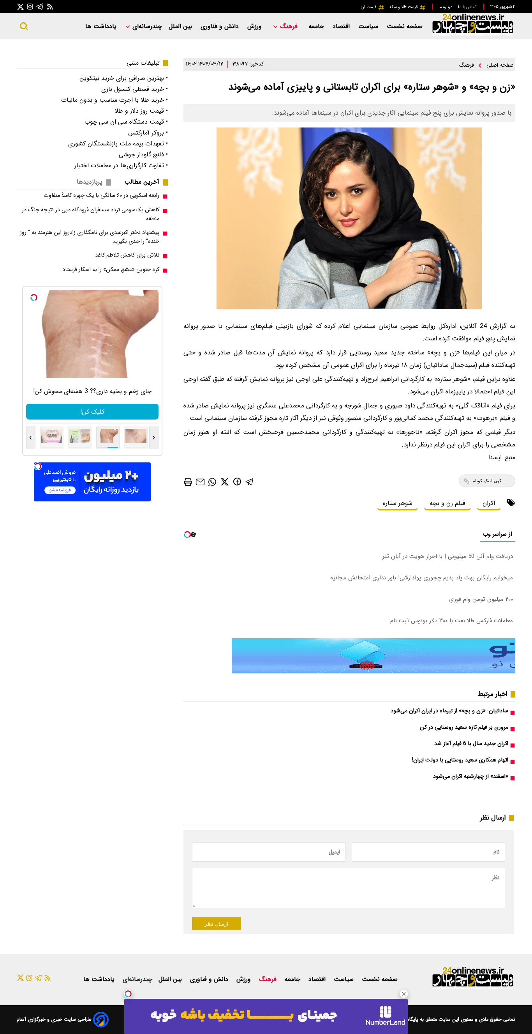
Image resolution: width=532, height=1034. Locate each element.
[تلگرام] (40, 6)
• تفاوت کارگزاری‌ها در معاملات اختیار (121, 165)
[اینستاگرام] (30, 6)
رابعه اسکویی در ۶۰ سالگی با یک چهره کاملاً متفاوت (101, 195)
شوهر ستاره (397, 503)
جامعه (317, 26)
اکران (489, 503)
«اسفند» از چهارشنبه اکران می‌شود (470, 776)
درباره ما (446, 7)
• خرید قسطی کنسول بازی (134, 89)
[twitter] (224, 481)
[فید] (50, 6)
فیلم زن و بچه (447, 503)
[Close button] (404, 994)
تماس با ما (467, 7)
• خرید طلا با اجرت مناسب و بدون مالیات (114, 100)
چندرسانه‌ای (146, 26)
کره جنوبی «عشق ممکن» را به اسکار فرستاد (110, 269)
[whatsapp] (212, 481)
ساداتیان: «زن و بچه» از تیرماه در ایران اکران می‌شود (449, 710)
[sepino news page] (373, 671)
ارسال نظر (216, 924)
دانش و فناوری (221, 26)
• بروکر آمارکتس (148, 133)
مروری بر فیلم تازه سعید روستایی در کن (464, 727)
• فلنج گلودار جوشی (143, 154)
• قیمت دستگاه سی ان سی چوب (126, 122)
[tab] (145, 182)
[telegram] (249, 481)
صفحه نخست (405, 26)
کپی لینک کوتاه (487, 480)
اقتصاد (342, 26)
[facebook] (237, 481)
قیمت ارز (369, 7)
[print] (188, 482)
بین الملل (181, 26)
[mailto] (200, 481)
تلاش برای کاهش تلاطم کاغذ (127, 255)
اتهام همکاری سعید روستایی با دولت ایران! (460, 760)
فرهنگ (288, 26)
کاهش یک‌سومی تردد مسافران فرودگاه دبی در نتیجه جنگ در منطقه (90, 214)
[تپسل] (128, 994)
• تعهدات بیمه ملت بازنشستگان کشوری (118, 144)
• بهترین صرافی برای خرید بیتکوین (123, 78)
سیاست (369, 26)
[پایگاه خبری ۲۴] (472, 34)
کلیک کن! (92, 412)
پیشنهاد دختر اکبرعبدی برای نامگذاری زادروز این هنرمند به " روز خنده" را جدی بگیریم (89, 237)
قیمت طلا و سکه (404, 7)
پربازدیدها (89, 182)
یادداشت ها (101, 26)
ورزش (255, 26)
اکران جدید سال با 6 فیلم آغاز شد (471, 743)
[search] (24, 26)
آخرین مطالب (141, 182)
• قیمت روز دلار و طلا (141, 111)
